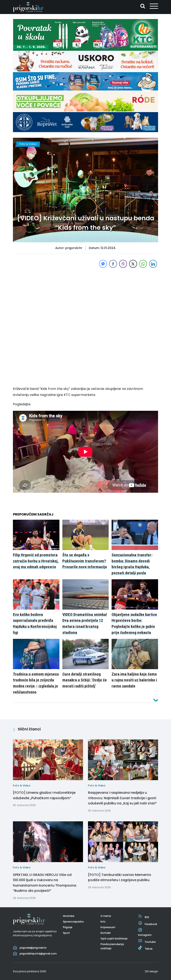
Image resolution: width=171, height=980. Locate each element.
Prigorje (67, 927)
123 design (151, 971)
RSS (147, 917)
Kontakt (106, 933)
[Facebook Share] (113, 264)
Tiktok (148, 949)
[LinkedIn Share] (153, 264)
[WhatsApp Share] (143, 264)
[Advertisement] (85, 298)
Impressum (108, 927)
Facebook (151, 924)
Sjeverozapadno (73, 921)
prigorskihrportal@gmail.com (38, 953)
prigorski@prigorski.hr (33, 947)
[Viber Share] (123, 264)
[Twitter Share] (133, 264)
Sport (66, 933)
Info (103, 921)
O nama (106, 916)
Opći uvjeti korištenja (114, 938)
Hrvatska (68, 916)
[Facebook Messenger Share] (103, 264)
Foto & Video (28, 144)
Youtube (150, 942)
